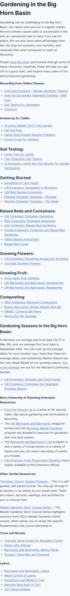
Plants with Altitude (17, 545)
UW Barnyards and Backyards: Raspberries (33, 287)
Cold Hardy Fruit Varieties (21, 278)
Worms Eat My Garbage (20, 316)
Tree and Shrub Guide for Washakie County (33, 540)
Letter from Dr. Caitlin (19, 154)
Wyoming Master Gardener (44, 428)
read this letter (20, 62)
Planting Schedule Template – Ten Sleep (31, 201)
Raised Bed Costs (16, 244)
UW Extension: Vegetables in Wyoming (30, 187)
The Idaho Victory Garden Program (24, 481)
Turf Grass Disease (17, 589)
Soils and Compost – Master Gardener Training (36, 91)
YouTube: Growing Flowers (22, 263)
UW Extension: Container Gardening (28, 216)
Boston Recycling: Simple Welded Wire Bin (33, 307)
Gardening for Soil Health (21, 183)
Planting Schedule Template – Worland (30, 197)
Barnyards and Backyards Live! (31, 442)
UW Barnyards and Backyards (30, 423)
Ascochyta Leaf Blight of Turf (24, 580)
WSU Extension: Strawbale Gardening (29, 221)
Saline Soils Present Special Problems (29, 135)
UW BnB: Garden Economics (23, 192)
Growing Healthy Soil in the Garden (28, 125)
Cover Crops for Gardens (21, 139)
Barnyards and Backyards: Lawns (26, 571)
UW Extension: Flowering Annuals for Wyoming (36, 258)
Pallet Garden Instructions (21, 239)
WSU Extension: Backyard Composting (30, 302)
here (35, 353)
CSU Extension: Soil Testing (23, 159)
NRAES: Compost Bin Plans (22, 311)
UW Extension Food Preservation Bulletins (32, 460)
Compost (10, 109)
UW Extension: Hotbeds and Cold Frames (32, 379)
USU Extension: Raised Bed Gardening (30, 225)
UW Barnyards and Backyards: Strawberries (34, 283)
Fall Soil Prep (13, 130)
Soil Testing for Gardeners (22, 104)
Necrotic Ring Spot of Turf (22, 584)
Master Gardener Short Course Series (26, 507)
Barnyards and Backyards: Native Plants (31, 550)
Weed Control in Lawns (20, 575)
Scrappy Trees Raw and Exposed (26, 554)
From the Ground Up (18, 409)
